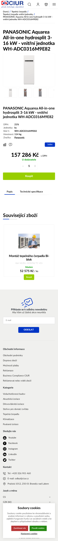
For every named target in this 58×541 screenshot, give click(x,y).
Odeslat (29, 330)
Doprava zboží (10, 360)
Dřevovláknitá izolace (13, 404)
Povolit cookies (38, 528)
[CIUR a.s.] (12, 4)
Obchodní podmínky (13, 355)
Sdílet (49, 144)
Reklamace (8, 371)
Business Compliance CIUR (16, 376)
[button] (29, 4)
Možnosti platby (11, 365)
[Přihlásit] (38, 4)
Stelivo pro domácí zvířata (15, 409)
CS (4, 497)
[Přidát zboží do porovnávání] (4, 144)
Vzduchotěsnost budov (14, 394)
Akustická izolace (11, 399)
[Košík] (46, 4)
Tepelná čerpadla (11, 414)
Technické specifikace (31, 191)
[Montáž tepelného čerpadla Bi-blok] (29, 241)
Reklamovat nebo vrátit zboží (17, 381)
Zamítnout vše (20, 528)
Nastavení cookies (29, 534)
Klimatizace (8, 419)
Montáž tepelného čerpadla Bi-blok (29, 258)
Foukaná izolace (10, 424)
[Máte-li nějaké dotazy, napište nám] (10, 144)
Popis (9, 191)
